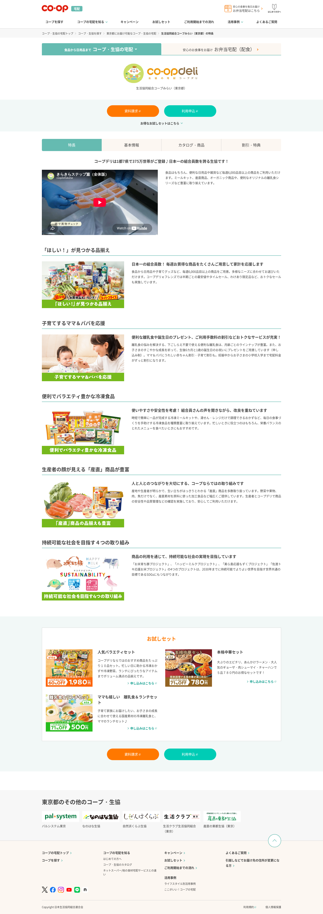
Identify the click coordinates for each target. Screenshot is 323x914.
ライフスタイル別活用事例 (180, 883)
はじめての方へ (112, 859)
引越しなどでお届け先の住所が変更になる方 (252, 863)
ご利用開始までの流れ (199, 21)
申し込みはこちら (142, 683)
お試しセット (161, 21)
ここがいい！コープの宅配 (180, 889)
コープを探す (54, 21)
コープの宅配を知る (90, 21)
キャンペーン (130, 21)
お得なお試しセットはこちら (159, 123)
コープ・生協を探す (90, 33)
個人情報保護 (273, 907)
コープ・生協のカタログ (117, 864)
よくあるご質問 (266, 21)
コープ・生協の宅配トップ (57, 33)
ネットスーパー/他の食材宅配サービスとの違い (129, 872)
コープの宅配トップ (55, 852)
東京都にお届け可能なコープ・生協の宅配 (131, 33)
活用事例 (234, 21)
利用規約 (248, 907)
